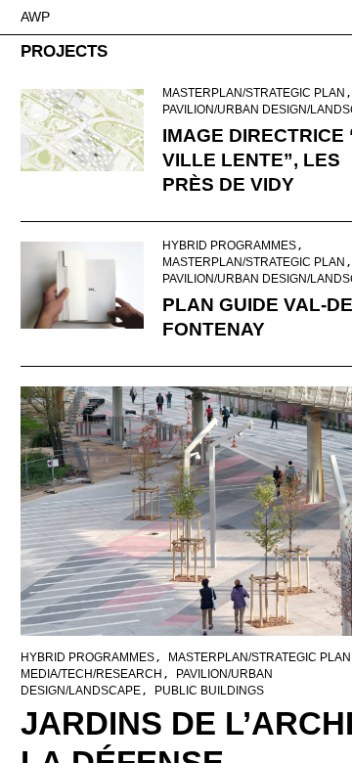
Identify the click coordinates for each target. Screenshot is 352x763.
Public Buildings (209, 690)
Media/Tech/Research (91, 674)
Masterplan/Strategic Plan (253, 93)
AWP (35, 16)
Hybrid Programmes (229, 245)
